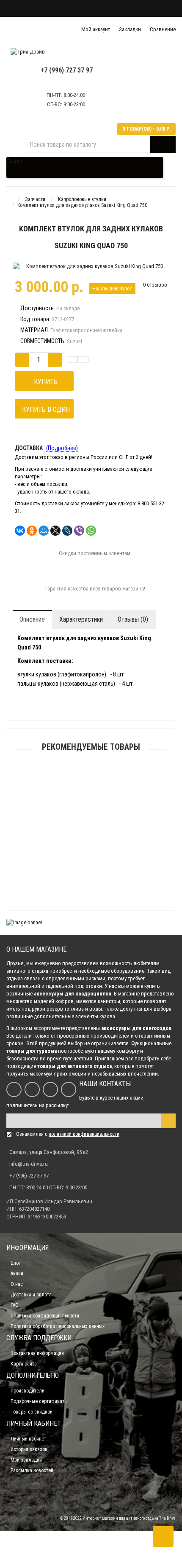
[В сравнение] (82, 359)
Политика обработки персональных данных (58, 1326)
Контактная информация (37, 1353)
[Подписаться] (168, 1120)
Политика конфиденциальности (45, 1316)
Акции (17, 1274)
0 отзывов (155, 285)
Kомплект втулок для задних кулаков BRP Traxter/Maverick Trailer (91, 788)
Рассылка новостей (32, 1470)
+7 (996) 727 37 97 (67, 70)
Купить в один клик (44, 412)
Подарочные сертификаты (39, 1401)
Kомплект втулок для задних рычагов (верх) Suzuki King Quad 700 (91, 876)
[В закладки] (72, 359)
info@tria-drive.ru (28, 1164)
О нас (31, 8)
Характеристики (81, 619)
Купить (44, 382)
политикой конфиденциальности (84, 1134)
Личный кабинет (28, 1439)
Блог (11, 8)
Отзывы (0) (133, 619)
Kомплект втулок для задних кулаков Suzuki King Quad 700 (91, 916)
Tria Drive (167, 1518)
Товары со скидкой (31, 1412)
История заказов (29, 1449)
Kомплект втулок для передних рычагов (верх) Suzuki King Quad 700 (91, 836)
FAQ (101, 8)
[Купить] (71, 778)
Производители (27, 1391)
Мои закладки (26, 1460)
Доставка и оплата (67, 8)
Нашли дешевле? (112, 288)
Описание (32, 619)
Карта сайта (24, 1364)
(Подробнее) (62, 448)
